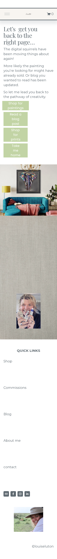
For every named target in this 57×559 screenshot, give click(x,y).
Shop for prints (15, 135)
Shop (7, 361)
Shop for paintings (16, 105)
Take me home (15, 150)
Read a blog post (15, 119)
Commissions (14, 388)
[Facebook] (13, 494)
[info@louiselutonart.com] (6, 494)
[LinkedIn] (27, 494)
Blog (7, 414)
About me (12, 440)
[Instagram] (20, 494)
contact (10, 467)
